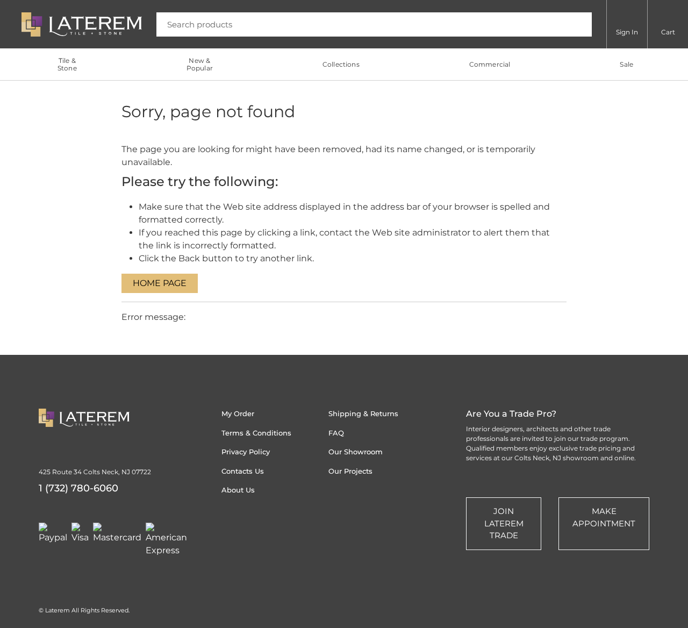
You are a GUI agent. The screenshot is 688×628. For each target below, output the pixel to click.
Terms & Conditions (256, 433)
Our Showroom (355, 451)
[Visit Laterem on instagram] (227, 528)
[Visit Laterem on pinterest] (268, 528)
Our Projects (350, 471)
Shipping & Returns (363, 413)
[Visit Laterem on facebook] (289, 528)
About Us (238, 490)
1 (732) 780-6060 (78, 488)
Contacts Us (242, 471)
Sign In (627, 32)
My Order (237, 413)
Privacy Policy (245, 451)
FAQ (336, 433)
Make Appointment (603, 517)
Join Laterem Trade (504, 523)
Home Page (160, 283)
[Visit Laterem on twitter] (248, 528)
